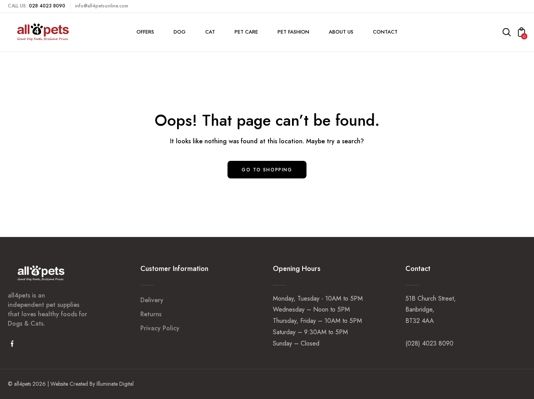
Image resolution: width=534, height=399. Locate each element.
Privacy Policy (159, 328)
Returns (150, 314)
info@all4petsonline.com (101, 5)
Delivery (151, 300)
